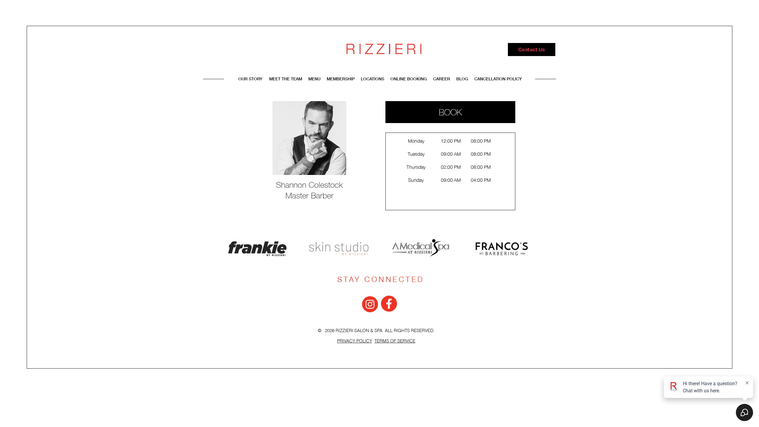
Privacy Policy (354, 341)
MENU (315, 78)
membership (341, 78)
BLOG (462, 78)
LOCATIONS (373, 78)
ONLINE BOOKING (408, 78)
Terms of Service (394, 341)
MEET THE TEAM (286, 78)
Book (450, 112)
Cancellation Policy (498, 78)
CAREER (441, 78)
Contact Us (531, 49)
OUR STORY (250, 78)
